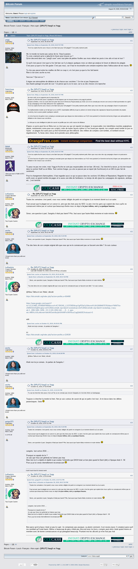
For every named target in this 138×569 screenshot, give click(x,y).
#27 (131, 349)
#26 (131, 269)
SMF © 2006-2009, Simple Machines (77, 565)
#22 (131, 90)
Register (35, 21)
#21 (131, 41)
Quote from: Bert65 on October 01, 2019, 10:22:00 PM (44, 390)
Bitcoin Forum (9, 26)
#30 (131, 475)
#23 (131, 147)
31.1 (30, 17)
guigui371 (9, 421)
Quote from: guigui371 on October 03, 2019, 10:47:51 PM (45, 480)
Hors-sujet (35, 26)
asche (7, 231)
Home (10, 21)
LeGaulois (9, 194)
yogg (7, 40)
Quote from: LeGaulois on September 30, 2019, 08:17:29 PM (46, 236)
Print (130, 32)
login (26, 13)
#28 (131, 386)
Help (16, 21)
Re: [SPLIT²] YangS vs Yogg (42, 40)
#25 (131, 232)
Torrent (34, 17)
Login (28, 21)
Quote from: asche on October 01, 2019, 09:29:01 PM (44, 323)
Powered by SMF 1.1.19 (56, 565)
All (16, 32)
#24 (131, 195)
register (32, 13)
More (42, 21)
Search (22, 21)
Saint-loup (9, 89)
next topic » (128, 29)
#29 (131, 422)
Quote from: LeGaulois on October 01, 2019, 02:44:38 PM (46, 353)
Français (25, 26)
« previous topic (117, 29)
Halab (7, 146)
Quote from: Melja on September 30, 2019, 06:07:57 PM (45, 45)
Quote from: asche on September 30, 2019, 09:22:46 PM (45, 274)
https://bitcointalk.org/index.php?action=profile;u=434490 (48, 296)
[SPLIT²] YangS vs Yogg (50, 26)
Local (19, 26)
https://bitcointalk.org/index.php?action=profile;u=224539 (48, 335)
